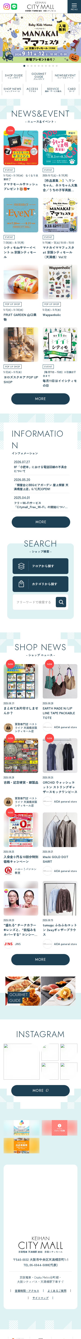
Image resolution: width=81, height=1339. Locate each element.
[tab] (24, 66)
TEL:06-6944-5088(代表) (40, 1265)
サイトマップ (40, 1298)
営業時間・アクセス (27, 1290)
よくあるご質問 (56, 1290)
